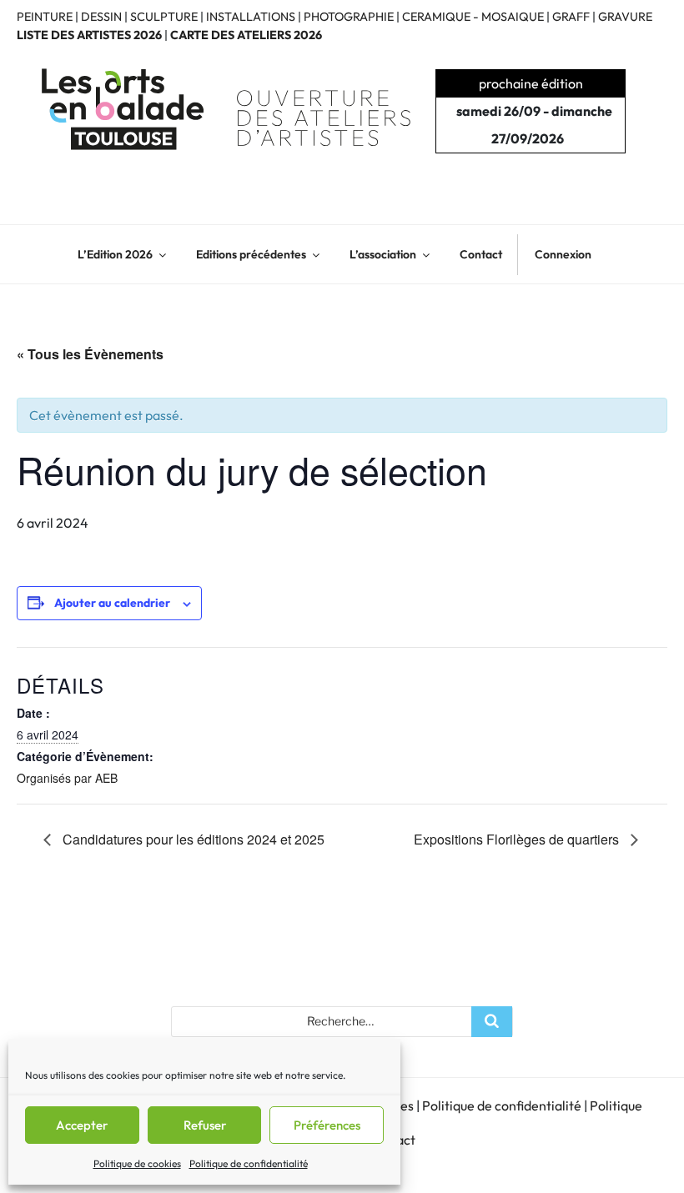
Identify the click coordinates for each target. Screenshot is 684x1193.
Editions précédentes (251, 254)
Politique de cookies (137, 1163)
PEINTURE (45, 16)
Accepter (82, 1125)
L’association (383, 254)
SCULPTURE (164, 16)
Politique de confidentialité (248, 1163)
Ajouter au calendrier (112, 602)
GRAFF (571, 16)
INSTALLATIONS (250, 16)
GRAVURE (625, 16)
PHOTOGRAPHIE (349, 16)
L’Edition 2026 (115, 254)
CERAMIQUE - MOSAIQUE (473, 16)
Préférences (327, 1125)
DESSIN (101, 16)
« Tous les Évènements (90, 353)
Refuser (205, 1125)
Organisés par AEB (67, 777)
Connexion (563, 254)
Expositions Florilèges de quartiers (518, 839)
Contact (481, 254)
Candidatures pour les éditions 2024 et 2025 (191, 839)
